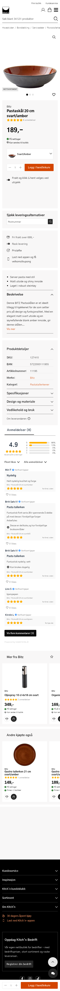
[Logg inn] (43, 10)
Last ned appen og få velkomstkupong (24, 259)
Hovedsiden (8, 27)
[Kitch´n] (5, 10)
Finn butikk (36, 3)
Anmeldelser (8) (19, 429)
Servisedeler (38, 27)
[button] (53, 94)
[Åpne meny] (56, 10)
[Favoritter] (7, 719)
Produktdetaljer (18, 348)
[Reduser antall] (10, 167)
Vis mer (11, 329)
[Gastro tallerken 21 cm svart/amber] (24, 754)
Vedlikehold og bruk (20, 409)
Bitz (9, 106)
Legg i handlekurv (39, 167)
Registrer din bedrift (19, 964)
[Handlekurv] (50, 10)
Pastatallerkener (39, 384)
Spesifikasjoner (18, 393)
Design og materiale (21, 401)
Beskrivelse (15, 294)
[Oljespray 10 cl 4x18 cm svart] (24, 677)
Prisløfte (17, 250)
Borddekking (23, 27)
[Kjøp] (14, 719)
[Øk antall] (21, 167)
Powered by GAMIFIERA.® (16, 641)
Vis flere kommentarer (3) (20, 633)
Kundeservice (52, 3)
